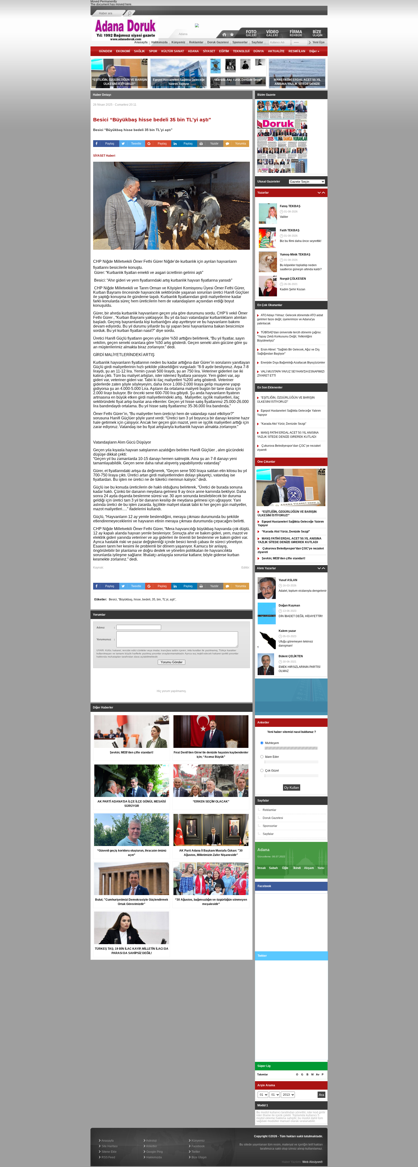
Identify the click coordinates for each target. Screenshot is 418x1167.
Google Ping (154, 1151)
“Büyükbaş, (126, 599)
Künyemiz (198, 1140)
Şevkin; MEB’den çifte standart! (283, 558)
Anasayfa (107, 1140)
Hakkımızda (154, 1157)
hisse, (138, 599)
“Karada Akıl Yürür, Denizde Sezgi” (286, 531)
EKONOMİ (123, 51)
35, (154, 599)
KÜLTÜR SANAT (172, 51)
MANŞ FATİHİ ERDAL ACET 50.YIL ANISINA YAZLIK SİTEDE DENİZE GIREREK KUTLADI (289, 540)
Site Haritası (109, 1146)
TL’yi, (166, 599)
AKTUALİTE (276, 51)
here (128, 4)
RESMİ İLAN (297, 51)
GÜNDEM (105, 51)
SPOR (153, 51)
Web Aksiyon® (312, 1162)
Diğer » (314, 51)
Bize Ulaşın (199, 1157)
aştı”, (173, 599)
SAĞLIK (139, 51)
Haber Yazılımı (100, 1126)
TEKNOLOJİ (241, 51)
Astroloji (151, 1140)
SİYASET (209, 51)
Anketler (151, 1146)
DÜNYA (259, 51)
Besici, (113, 599)
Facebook (198, 1146)
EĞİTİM (224, 51)
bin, (159, 599)
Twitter (195, 1151)
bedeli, (147, 599)
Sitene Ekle (109, 1151)
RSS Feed (108, 1157)
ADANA (193, 51)
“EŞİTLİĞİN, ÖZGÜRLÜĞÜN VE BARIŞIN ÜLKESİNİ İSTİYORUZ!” (287, 513)
